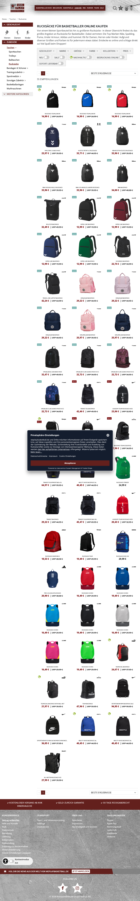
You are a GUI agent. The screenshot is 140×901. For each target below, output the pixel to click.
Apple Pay (111, 823)
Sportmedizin (13, 76)
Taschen (10, 47)
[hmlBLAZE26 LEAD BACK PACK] (52, 359)
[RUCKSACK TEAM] (87, 544)
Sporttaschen (15, 51)
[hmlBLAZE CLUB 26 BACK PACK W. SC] (87, 359)
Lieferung (6, 836)
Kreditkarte (112, 833)
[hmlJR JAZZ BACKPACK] (87, 285)
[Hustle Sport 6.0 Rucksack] (87, 138)
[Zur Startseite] (17, 8)
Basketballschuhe (44, 8)
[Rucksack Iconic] (87, 580)
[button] (115, 8)
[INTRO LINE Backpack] (87, 212)
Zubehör (78, 8)
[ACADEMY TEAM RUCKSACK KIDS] (122, 396)
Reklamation (8, 840)
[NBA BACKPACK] (122, 175)
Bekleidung (57, 8)
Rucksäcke (14, 64)
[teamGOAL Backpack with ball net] (52, 691)
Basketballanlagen (15, 84)
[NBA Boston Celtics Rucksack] (122, 138)
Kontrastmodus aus (22, 861)
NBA (84, 8)
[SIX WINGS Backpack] (122, 248)
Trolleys (12, 55)
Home (4, 19)
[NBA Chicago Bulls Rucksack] (52, 175)
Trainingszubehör (15, 72)
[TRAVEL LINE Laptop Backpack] (52, 285)
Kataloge (41, 823)
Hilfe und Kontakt (10, 823)
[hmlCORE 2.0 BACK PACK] (52, 138)
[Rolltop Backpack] (52, 212)
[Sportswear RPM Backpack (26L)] (122, 691)
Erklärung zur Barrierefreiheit (15, 846)
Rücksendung (8, 843)
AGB (4, 826)
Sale (102, 8)
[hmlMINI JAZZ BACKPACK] (87, 322)
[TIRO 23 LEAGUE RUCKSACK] (52, 580)
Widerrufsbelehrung (11, 849)
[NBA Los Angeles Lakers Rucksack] (87, 175)
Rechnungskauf (114, 826)
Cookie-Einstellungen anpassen (16, 853)
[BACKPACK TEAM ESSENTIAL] (122, 433)
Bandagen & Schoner (16, 68)
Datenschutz (8, 830)
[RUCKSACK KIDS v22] (122, 544)
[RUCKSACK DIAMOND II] (52, 544)
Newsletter (77, 820)
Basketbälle (68, 8)
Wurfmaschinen (14, 88)
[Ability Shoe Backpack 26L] (87, 728)
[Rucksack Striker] (122, 470)
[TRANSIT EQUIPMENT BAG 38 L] (87, 507)
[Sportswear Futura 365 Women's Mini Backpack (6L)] (52, 728)
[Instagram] (77, 887)
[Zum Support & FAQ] (120, 7)
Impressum (77, 823)
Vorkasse (111, 836)
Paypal (110, 820)
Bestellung (7, 833)
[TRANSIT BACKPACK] (52, 507)
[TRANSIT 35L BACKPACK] (87, 396)
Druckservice (43, 826)
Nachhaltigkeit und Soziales (84, 826)
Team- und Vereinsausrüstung (51, 820)
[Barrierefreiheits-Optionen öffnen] (5, 861)
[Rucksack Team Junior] (52, 101)
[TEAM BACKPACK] (87, 691)
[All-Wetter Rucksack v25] (52, 765)
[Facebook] (63, 887)
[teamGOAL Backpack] (122, 654)
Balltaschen (14, 60)
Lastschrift (111, 830)
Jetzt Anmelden (81, 871)
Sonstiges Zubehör (15, 80)
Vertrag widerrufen (10, 820)
